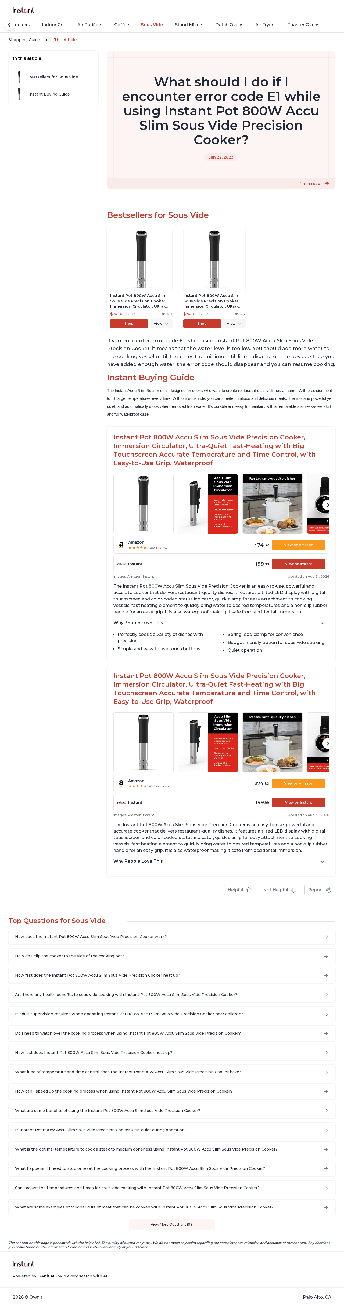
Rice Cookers (15, 24)
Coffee (121, 24)
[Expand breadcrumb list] (47, 39)
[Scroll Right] (327, 505)
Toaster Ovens (304, 24)
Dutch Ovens (229, 24)
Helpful (235, 889)
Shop (129, 323)
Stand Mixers (189, 24)
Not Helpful (275, 889)
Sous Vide (152, 24)
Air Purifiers (89, 24)
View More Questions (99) (172, 1224)
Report (315, 889)
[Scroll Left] (9, 25)
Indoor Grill (54, 24)
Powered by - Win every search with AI (60, 1276)
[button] (327, 183)
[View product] (141, 278)
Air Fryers (265, 24)
